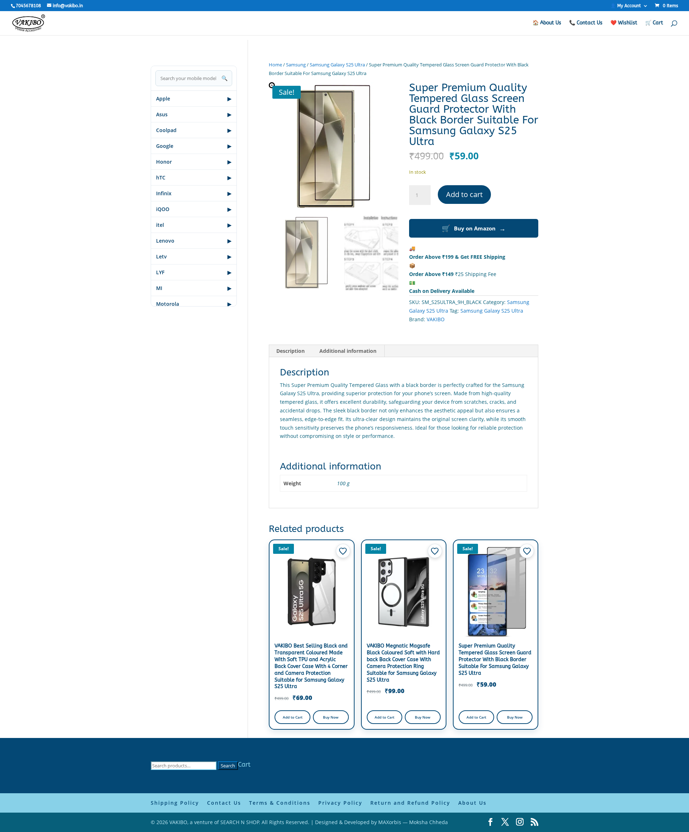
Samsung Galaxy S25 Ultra (337, 64)
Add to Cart (293, 717)
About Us (472, 802)
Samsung (296, 64)
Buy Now (330, 717)
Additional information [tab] (347, 350)
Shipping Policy (175, 802)
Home (275, 64)
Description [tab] (290, 350)
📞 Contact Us (586, 23)
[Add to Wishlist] (343, 551)
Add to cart (464, 194)
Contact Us (224, 802)
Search (228, 765)
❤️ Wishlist (623, 23)
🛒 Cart (654, 23)
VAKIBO (436, 319)
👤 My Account (625, 6)
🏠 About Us (547, 23)
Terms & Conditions (279, 802)
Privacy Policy (340, 802)
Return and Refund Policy (410, 802)
